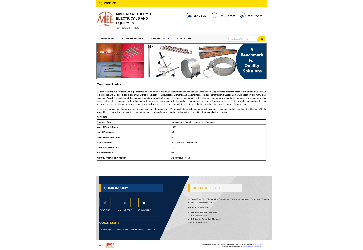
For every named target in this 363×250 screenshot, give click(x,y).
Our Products (160, 38)
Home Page (107, 38)
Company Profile (132, 38)
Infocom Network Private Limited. (250, 246)
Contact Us (184, 38)
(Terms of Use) (256, 244)
